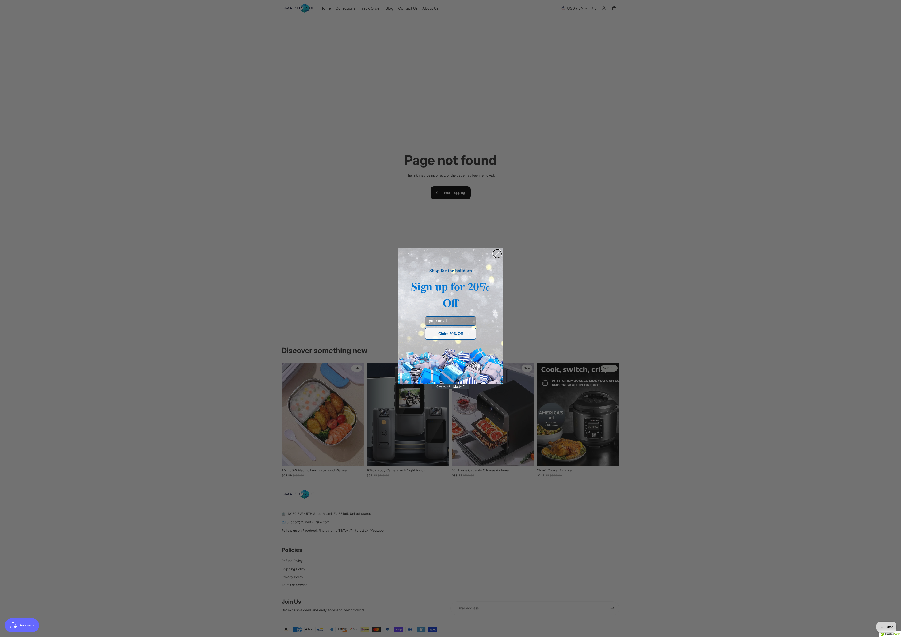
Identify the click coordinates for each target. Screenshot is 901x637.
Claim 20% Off (450, 333)
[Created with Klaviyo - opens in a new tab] (450, 386)
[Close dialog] (497, 253)
